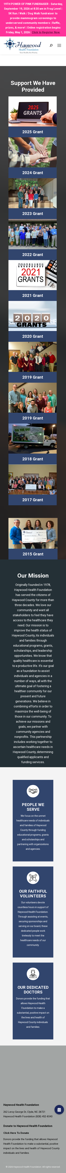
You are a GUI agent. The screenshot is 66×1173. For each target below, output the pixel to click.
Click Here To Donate (16, 1132)
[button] (59, 1109)
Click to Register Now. (46, 32)
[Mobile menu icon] (59, 45)
